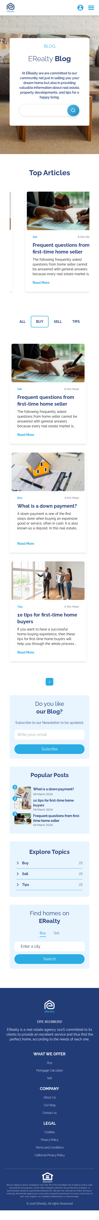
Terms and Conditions (50, 1147)
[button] (80, 8)
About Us (49, 1097)
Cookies (49, 1132)
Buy (43, 933)
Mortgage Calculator (49, 1070)
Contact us (50, 1113)
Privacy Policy (49, 1140)
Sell (56, 933)
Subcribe (50, 749)
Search (49, 959)
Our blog (49, 1105)
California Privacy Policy (50, 1155)
